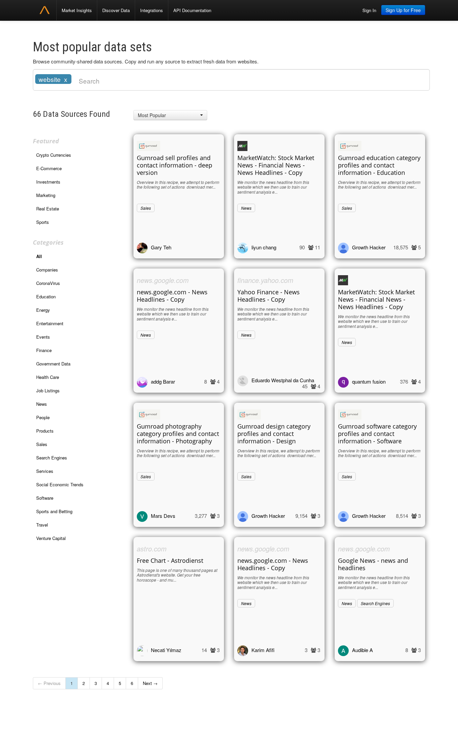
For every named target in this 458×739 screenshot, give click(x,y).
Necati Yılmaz (166, 649)
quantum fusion (369, 381)
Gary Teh (161, 247)
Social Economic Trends (59, 484)
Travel (42, 525)
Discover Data (116, 10)
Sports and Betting (54, 511)
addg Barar (163, 381)
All (39, 256)
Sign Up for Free (403, 10)
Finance (44, 350)
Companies (47, 269)
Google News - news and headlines (373, 564)
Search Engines (51, 457)
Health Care (47, 377)
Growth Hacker (369, 247)
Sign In (369, 10)
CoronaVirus (48, 283)
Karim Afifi (263, 649)
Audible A (362, 649)
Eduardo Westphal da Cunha (282, 380)
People (43, 417)
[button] (170, 115)
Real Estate (47, 208)
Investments (48, 182)
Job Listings (48, 390)
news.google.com (163, 280)
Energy (43, 310)
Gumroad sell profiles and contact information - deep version (174, 165)
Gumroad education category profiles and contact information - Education (379, 165)
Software (44, 498)
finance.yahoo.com (265, 280)
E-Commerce (49, 168)
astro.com (152, 548)
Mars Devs (163, 515)
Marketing (45, 195)
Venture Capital (51, 538)
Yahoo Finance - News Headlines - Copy (268, 295)
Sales (41, 444)
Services (44, 471)
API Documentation (192, 10)
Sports (42, 222)
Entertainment (49, 323)
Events (43, 337)
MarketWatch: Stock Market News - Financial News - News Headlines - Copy (275, 165)
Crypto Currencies (53, 155)
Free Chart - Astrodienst (170, 560)
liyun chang (263, 247)
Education (46, 296)
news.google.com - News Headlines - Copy (172, 295)
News (41, 404)
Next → (150, 683)
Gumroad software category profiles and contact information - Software (377, 433)
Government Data (53, 363)
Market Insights (77, 10)
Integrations (151, 10)
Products (45, 431)
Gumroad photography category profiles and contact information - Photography (178, 433)
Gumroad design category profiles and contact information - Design (273, 433)
